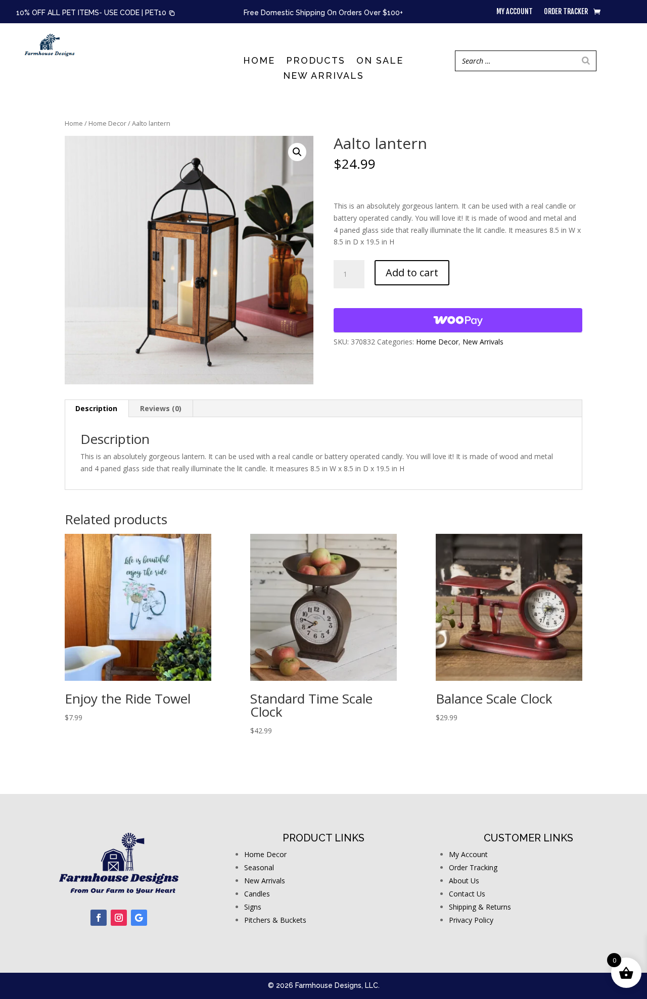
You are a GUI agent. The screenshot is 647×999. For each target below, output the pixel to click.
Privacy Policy (471, 920)
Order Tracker (566, 12)
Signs (252, 907)
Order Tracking (473, 867)
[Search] (586, 61)
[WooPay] (458, 320)
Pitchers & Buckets (275, 920)
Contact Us (467, 893)
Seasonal (259, 867)
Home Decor (107, 123)
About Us (464, 880)
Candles (257, 893)
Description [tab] (96, 408)
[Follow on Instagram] (119, 918)
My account (514, 12)
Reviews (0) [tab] (160, 408)
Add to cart (412, 272)
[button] (160, 13)
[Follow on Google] (139, 918)
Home (259, 61)
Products (315, 61)
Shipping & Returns (480, 907)
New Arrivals (323, 76)
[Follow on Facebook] (98, 918)
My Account (468, 854)
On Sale (379, 61)
